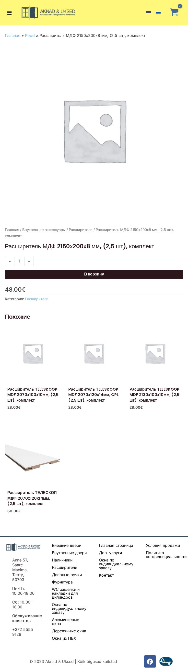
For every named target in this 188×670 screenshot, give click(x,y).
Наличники (62, 560)
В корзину (94, 274)
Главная (12, 35)
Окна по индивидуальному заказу (69, 608)
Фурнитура (62, 582)
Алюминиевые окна (65, 621)
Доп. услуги (110, 552)
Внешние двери (66, 545)
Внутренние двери (69, 552)
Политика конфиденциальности (166, 554)
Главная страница (116, 545)
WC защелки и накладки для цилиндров (66, 593)
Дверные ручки (67, 574)
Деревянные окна (69, 630)
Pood (30, 35)
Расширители (81, 230)
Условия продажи (163, 545)
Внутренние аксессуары (44, 230)
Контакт (106, 575)
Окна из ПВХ (64, 638)
